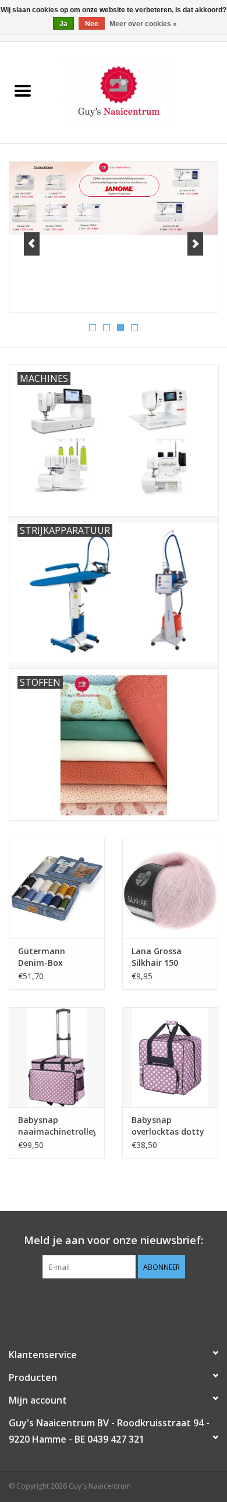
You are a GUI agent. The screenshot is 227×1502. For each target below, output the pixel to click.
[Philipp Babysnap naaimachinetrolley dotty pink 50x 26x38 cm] (57, 1057)
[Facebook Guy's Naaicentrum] (92, 1302)
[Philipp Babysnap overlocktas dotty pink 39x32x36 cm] (170, 1057)
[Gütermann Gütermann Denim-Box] (57, 888)
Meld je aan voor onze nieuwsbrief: (113, 1240)
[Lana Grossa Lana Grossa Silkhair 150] (170, 888)
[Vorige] (32, 244)
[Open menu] (22, 90)
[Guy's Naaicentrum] (136, 91)
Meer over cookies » (143, 24)
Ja (63, 24)
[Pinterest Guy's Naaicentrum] (113, 1302)
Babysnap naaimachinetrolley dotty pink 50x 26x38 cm (56, 1126)
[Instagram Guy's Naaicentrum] (134, 1302)
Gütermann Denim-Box (41, 956)
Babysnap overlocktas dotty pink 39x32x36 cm (168, 1126)
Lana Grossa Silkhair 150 (157, 956)
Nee (91, 24)
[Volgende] (195, 244)
